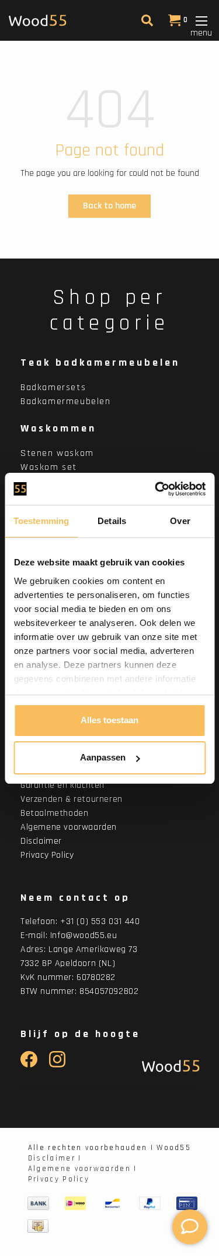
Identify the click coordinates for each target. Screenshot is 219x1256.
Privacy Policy (47, 855)
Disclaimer (41, 841)
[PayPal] (150, 1203)
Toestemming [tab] (41, 521)
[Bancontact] (112, 1203)
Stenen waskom (57, 453)
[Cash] (37, 1226)
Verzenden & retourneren (71, 799)
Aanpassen (103, 757)
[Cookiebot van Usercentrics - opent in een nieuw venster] (156, 489)
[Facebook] (28, 1065)
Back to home (109, 206)
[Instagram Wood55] (57, 1065)
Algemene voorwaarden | (82, 1168)
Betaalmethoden (54, 813)
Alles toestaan (109, 720)
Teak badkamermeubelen (100, 362)
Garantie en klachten (62, 785)
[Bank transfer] (38, 1203)
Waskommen (58, 428)
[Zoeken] (145, 23)
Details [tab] (112, 521)
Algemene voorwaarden (68, 827)
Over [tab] (180, 521)
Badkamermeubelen (65, 401)
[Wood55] (168, 1066)
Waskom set (48, 467)
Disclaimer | (55, 1158)
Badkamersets (53, 387)
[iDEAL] (75, 1203)
